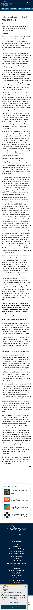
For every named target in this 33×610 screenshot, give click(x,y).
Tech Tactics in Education (16, 580)
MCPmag (16, 559)
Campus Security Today (16, 549)
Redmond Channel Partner (16, 571)
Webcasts (21, 8)
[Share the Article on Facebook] (1, 14)
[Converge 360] (16, 529)
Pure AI (16, 566)
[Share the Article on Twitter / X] (7, 14)
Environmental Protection (16, 554)
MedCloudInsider (16, 561)
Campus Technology (16, 551)
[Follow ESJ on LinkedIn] (28, 2)
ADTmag (16, 544)
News (7, 8)
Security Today (16, 573)
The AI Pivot (16, 583)
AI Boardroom (16, 542)
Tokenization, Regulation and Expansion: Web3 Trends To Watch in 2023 (19, 492)
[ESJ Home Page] (6, 3)
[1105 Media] (16, 534)
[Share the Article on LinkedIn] (4, 14)
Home (3, 8)
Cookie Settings (14, 602)
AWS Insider (16, 546)
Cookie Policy (13, 599)
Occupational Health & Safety (16, 563)
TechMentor (16, 578)
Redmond (16, 568)
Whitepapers (13, 8)
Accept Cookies (14, 607)
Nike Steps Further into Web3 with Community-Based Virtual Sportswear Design (19, 507)
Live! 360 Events (16, 556)
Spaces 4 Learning (16, 575)
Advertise (27, 8)
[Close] (25, 586)
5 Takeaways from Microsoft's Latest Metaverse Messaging (19, 515)
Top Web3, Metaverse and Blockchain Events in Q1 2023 (19, 499)
